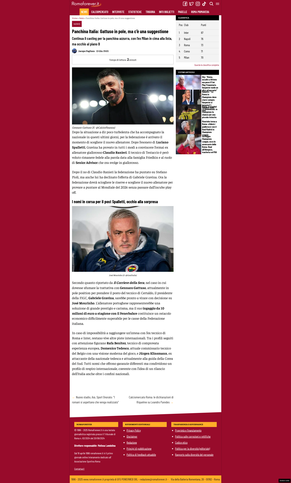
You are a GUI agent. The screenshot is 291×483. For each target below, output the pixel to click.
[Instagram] (198, 4)
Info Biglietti (166, 12)
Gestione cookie (284, 480)
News (84, 12)
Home (74, 18)
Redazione (132, 442)
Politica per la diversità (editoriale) (192, 448)
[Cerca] (211, 4)
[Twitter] (191, 4)
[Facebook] (185, 4)
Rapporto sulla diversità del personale (194, 454)
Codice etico (181, 442)
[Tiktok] (204, 4)
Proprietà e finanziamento (188, 430)
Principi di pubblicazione (139, 448)
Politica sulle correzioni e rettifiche (193, 436)
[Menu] (217, 4)
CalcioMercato (99, 12)
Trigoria (150, 12)
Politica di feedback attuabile (141, 454)
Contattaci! (79, 468)
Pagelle (182, 12)
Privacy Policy (134, 430)
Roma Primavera (200, 12)
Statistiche (135, 12)
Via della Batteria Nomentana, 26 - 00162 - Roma (195, 479)
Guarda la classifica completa (206, 64)
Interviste (118, 12)
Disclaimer (132, 436)
